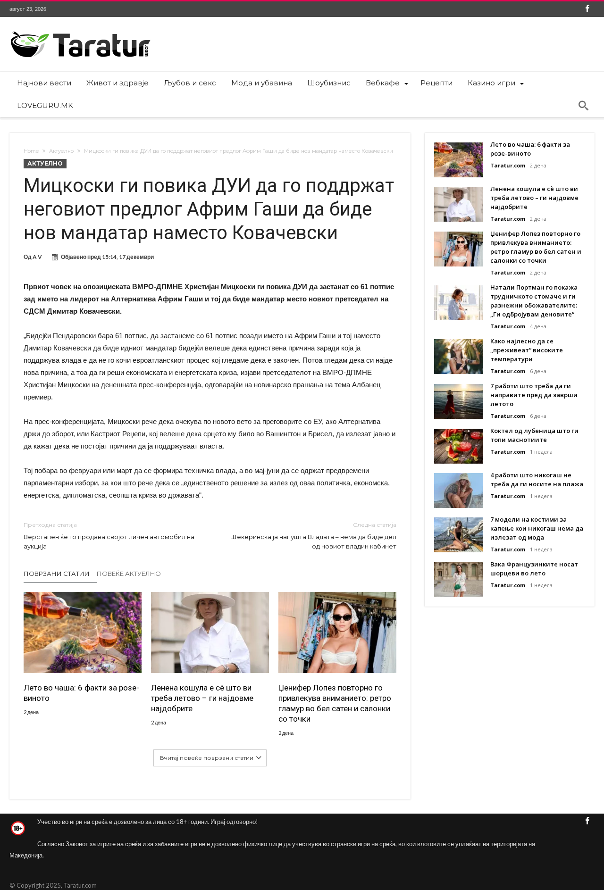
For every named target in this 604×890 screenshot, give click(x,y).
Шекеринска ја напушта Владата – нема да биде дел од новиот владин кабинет (313, 535)
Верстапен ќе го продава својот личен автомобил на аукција (109, 535)
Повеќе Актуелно (129, 573)
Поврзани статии (57, 573)
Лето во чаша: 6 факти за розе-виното (81, 693)
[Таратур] (80, 31)
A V (37, 256)
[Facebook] (587, 9)
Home (31, 151)
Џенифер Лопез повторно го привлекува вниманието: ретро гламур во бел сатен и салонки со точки (334, 703)
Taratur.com (507, 165)
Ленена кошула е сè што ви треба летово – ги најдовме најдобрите (202, 698)
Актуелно (61, 151)
